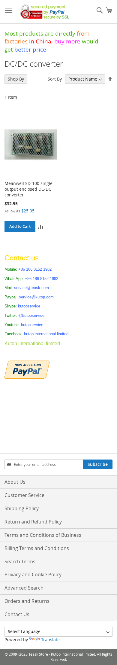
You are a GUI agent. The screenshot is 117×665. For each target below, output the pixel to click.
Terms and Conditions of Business (42, 535)
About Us (15, 482)
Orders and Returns (27, 601)
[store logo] (43, 11)
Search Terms (19, 561)
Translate (50, 639)
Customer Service (24, 495)
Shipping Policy (21, 508)
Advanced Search (24, 587)
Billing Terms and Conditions (36, 548)
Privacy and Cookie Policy (33, 574)
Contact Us (16, 614)
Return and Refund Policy (33, 521)
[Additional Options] (27, 369)
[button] (40, 226)
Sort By (55, 79)
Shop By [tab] (16, 79)
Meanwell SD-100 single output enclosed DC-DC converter (28, 189)
